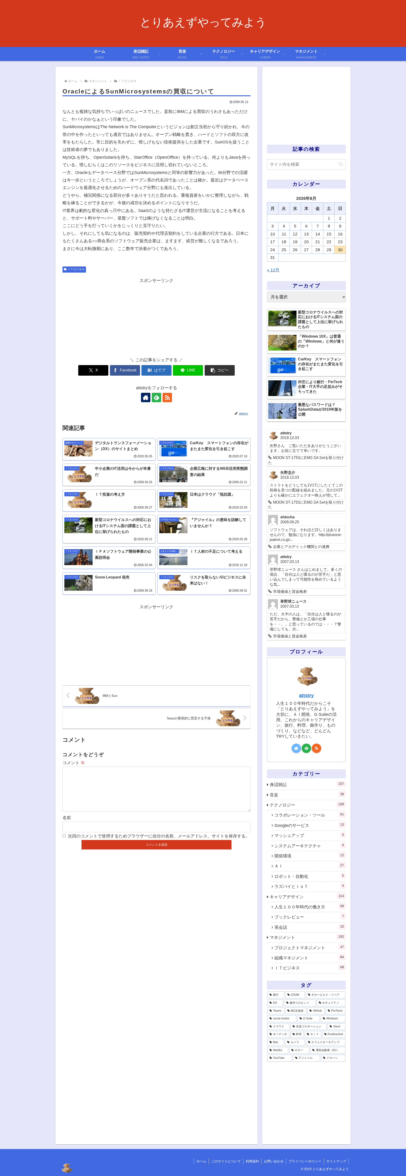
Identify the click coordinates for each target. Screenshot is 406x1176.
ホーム (201, 1161)
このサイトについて (226, 1161)
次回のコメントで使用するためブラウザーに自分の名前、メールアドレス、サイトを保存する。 (159, 836)
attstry (306, 695)
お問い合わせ (274, 1161)
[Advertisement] (156, 317)
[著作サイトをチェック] (145, 397)
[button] (220, 370)
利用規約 (252, 1161)
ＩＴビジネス (76, 269)
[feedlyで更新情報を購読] (156, 397)
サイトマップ (336, 1161)
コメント (73, 762)
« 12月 (273, 270)
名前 (66, 817)
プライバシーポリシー (305, 1161)
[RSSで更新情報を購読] (167, 397)
